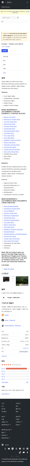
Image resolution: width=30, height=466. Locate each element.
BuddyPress (6, 438)
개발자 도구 (5, 422)
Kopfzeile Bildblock (9, 231)
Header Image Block (9, 142)
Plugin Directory (6, 7)
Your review (5, 382)
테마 (17, 406)
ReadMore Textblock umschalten (13, 229)
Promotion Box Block (10, 147)
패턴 (17, 411)
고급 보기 (4, 356)
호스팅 (3, 409)
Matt (4, 432)
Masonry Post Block (10, 117)
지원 (4, 72)
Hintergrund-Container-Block (12, 208)
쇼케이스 (18, 403)
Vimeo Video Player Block (11, 152)
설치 (4, 64)
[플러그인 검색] (17, 17)
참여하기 (18, 416)
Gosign (8, 46)
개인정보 (4, 411)
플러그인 (18, 409)
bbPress (5, 435)
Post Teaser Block (9, 135)
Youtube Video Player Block (12, 149)
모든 (27, 382)
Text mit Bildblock (9, 211)
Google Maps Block (9, 128)
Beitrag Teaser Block (10, 225)
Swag (18, 424)
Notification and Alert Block (12, 145)
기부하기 (19, 422)
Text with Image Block (10, 121)
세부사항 (5, 56)
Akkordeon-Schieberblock (11, 215)
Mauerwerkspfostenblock (11, 206)
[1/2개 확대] (12, 278)
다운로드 (5, 50)
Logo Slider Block (9, 133)
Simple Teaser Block (9, 124)
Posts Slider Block (9, 138)
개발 (4, 68)
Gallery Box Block (9, 269)
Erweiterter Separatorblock (11, 220)
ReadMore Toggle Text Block (12, 140)
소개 (3, 403)
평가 (4, 60)
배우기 (3, 416)
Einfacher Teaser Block (10, 213)
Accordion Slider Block (10, 126)
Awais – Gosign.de (10, 320)
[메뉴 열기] (27, 2)
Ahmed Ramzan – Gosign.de (13, 325)
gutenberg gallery (24, 351)
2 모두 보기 (25, 348)
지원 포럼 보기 (6, 394)
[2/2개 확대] (26, 278)
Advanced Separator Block (11, 131)
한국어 (7, 445)
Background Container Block (12, 119)
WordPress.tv (6, 424)
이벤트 (17, 419)
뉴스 (3, 406)
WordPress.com (7, 429)
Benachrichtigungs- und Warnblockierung (15, 234)
